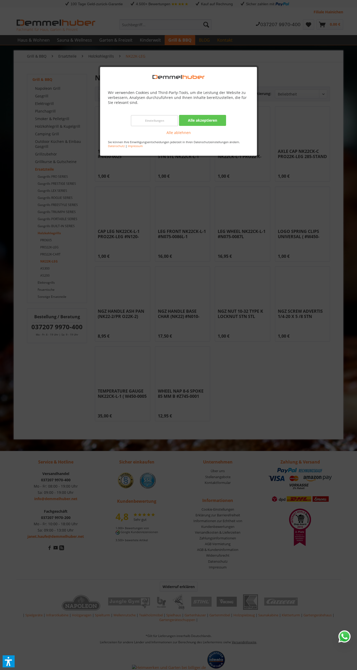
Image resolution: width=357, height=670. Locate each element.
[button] (9, 661)
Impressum (135, 146)
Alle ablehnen (178, 132)
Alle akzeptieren (202, 120)
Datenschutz (116, 146)
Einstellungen (154, 120)
